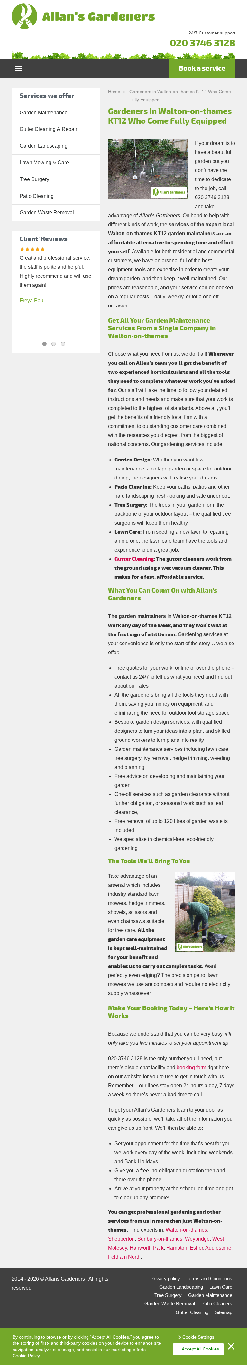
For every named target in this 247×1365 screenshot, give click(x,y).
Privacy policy (165, 1278)
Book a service (202, 68)
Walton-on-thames (186, 1230)
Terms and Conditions (209, 1278)
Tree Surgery (34, 179)
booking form (191, 1067)
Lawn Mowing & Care (44, 162)
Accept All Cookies (200, 1348)
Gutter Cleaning (134, 559)
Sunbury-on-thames (159, 1239)
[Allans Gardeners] (123, 16)
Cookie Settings (198, 1337)
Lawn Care (220, 1287)
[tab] (44, 344)
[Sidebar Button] (19, 66)
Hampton (176, 1248)
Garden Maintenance (44, 112)
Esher (196, 1248)
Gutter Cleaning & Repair (48, 129)
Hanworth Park (147, 1248)
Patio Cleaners (216, 1303)
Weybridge (197, 1239)
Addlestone (218, 1248)
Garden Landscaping (44, 146)
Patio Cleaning (37, 196)
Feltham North (124, 1257)
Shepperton (121, 1239)
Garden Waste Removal (47, 212)
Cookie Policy (26, 1355)
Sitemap (223, 1312)
